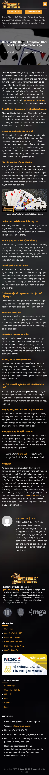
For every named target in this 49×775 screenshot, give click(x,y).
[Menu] (45, 4)
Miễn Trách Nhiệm (12, 637)
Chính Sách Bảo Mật (13, 641)
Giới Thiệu (8, 629)
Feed (6, 707)
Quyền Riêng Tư (11, 650)
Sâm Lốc (22, 453)
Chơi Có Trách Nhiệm (14, 633)
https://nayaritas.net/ (21, 726)
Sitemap (8, 702)
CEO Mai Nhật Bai (38, 52)
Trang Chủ (7, 17)
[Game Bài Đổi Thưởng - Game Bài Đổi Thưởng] (14, 4)
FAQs (6, 698)
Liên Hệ (7, 694)
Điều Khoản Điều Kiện (14, 646)
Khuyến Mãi (9, 686)
